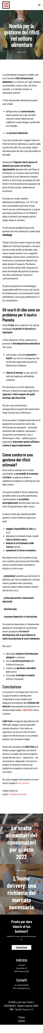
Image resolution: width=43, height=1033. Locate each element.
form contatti (23, 782)
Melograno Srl (28, 1009)
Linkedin (23, 794)
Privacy (21, 1017)
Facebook (12, 794)
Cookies (21, 1020)
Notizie (21, 18)
